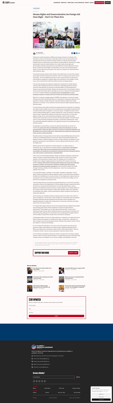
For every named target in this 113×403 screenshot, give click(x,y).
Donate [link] (107, 2)
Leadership (56, 2)
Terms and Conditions (74, 397)
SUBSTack (64, 2)
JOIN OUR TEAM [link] (99, 2)
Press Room (47, 388)
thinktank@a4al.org (44, 358)
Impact (34, 392)
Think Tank (70, 2)
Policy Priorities (76, 388)
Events (87, 2)
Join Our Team (61, 392)
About (34, 388)
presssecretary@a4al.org (43, 364)
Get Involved (77, 392)
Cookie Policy (105, 391)
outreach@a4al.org (43, 367)
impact (92, 2)
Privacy (35, 397)
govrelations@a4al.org (43, 361)
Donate (47, 392)
